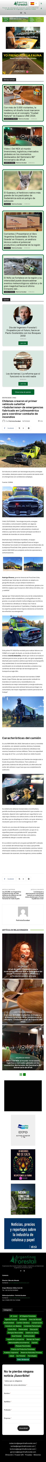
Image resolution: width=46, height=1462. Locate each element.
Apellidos (7, 1401)
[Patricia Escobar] (4, 421)
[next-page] (24, 1074)
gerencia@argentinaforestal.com (19, 1283)
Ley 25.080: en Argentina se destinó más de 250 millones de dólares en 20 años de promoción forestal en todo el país (11, 895)
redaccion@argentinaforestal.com (19, 1298)
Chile (14, 397)
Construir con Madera (11, 119)
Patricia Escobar (24, 119)
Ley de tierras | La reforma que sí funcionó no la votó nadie (23, 375)
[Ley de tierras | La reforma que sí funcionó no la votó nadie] (23, 361)
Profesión (8, 1410)
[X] (41, 4)
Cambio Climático (9, 292)
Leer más (23, 343)
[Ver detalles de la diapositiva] (23, 19)
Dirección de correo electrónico (15, 1385)
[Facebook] (41, 8)
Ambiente (7, 204)
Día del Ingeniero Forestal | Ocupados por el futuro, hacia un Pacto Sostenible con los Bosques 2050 (23, 331)
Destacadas (7, 397)
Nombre (7, 1393)
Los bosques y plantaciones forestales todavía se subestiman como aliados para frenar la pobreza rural (34, 895)
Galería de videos (10, 163)
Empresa (7, 1418)
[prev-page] (20, 1074)
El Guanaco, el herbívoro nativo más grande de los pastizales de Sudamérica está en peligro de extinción (22, 196)
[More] (28, 428)
